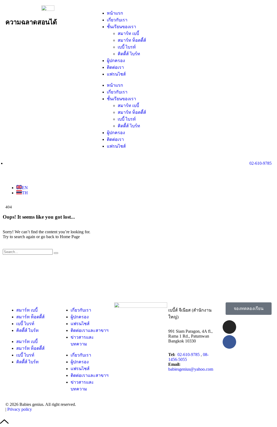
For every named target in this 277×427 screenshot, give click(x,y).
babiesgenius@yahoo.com (190, 369)
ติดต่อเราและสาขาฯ (89, 330)
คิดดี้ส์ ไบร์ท (129, 53)
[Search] (56, 253)
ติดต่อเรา (115, 67)
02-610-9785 (189, 354)
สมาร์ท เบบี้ (128, 33)
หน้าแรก (115, 13)
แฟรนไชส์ (116, 74)
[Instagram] (229, 327)
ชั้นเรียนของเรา (121, 26)
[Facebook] (229, 342)
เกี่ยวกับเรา (117, 20)
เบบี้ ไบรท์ (127, 47)
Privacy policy (19, 409)
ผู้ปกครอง (116, 60)
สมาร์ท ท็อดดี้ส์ (132, 40)
